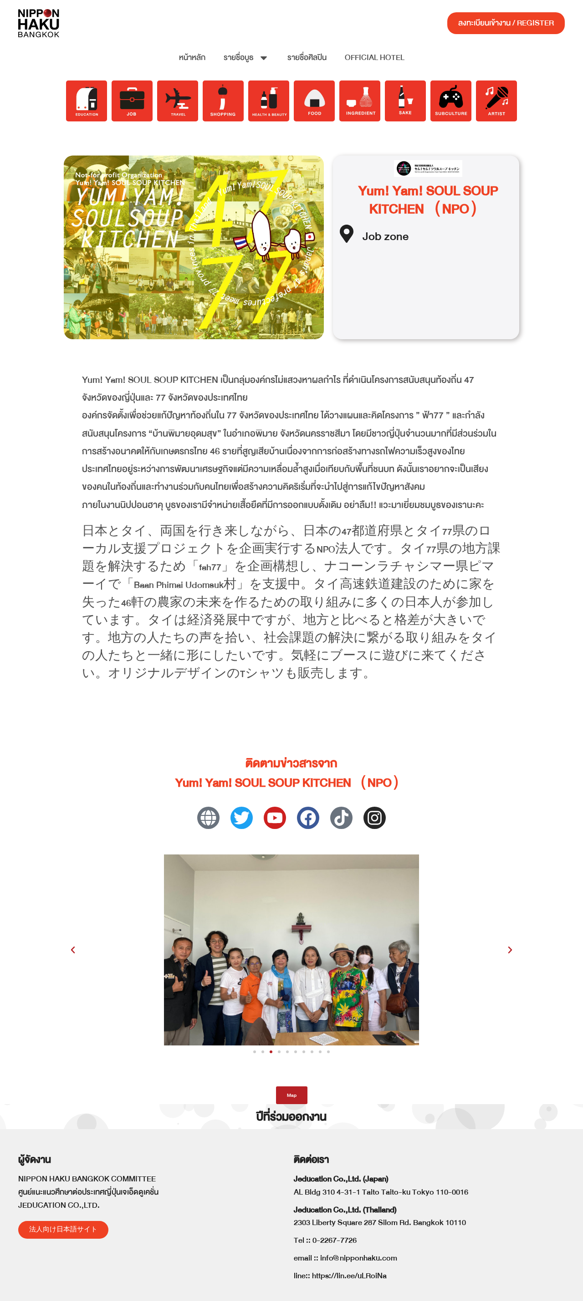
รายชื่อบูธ (239, 57)
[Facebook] (308, 818)
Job (372, 236)
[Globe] (208, 818)
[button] (72, 949)
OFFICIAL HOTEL (374, 57)
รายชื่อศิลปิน (307, 57)
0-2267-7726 (334, 1240)
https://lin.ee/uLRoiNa (349, 1275)
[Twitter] (241, 818)
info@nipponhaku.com (358, 1258)
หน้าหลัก (192, 57)
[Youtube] (275, 818)
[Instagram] (374, 818)
